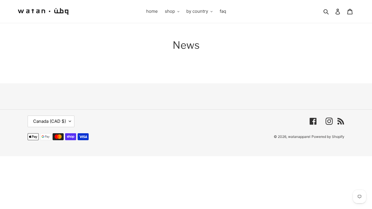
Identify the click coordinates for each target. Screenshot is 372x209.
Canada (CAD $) (49, 121)
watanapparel (299, 136)
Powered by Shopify (328, 136)
